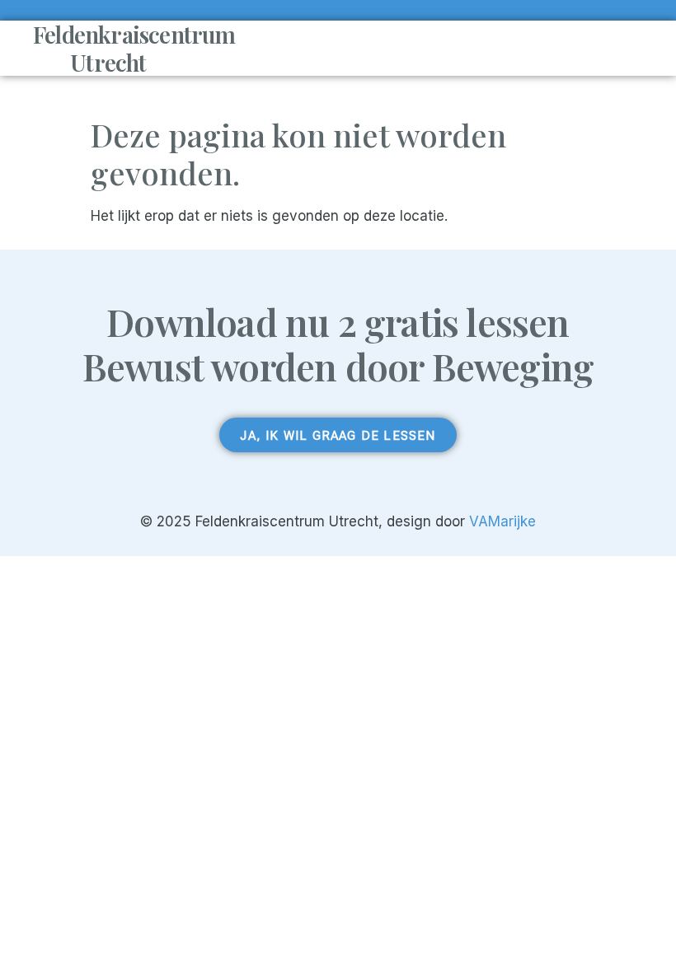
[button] (430, 48)
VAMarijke (502, 521)
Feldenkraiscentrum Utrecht (134, 48)
